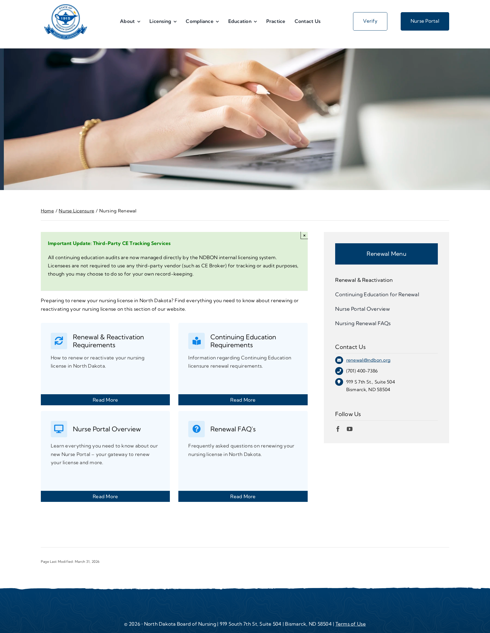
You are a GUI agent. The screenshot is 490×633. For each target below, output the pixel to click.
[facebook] (338, 429)
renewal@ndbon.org (368, 360)
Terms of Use (350, 624)
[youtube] (349, 429)
